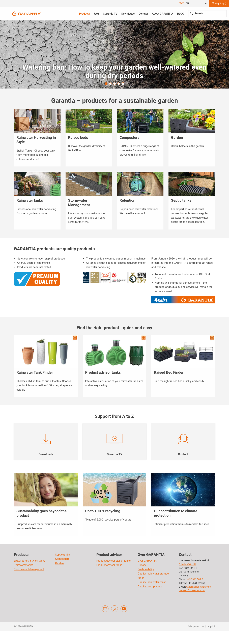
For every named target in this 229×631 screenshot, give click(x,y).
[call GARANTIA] (114, 608)
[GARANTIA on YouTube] (124, 608)
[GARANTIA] (26, 13)
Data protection (195, 626)
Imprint (211, 626)
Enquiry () (220, 3)
